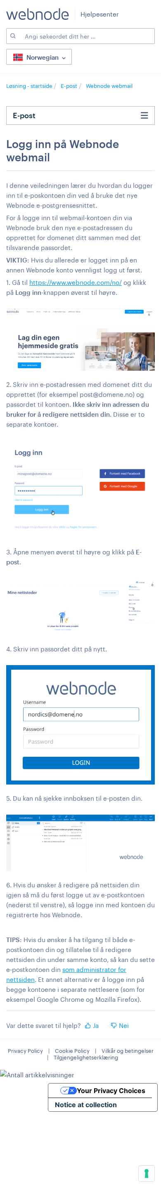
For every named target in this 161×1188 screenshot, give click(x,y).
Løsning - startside (30, 86)
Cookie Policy (72, 1050)
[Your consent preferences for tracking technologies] (146, 1173)
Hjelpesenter (99, 14)
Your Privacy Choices (111, 1090)
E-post (69, 86)
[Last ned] (65, 603)
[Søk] (12, 36)
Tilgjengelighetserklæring (86, 1057)
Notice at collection (86, 1105)
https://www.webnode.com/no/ (75, 282)
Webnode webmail (109, 86)
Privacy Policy (25, 1050)
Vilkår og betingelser (128, 1050)
